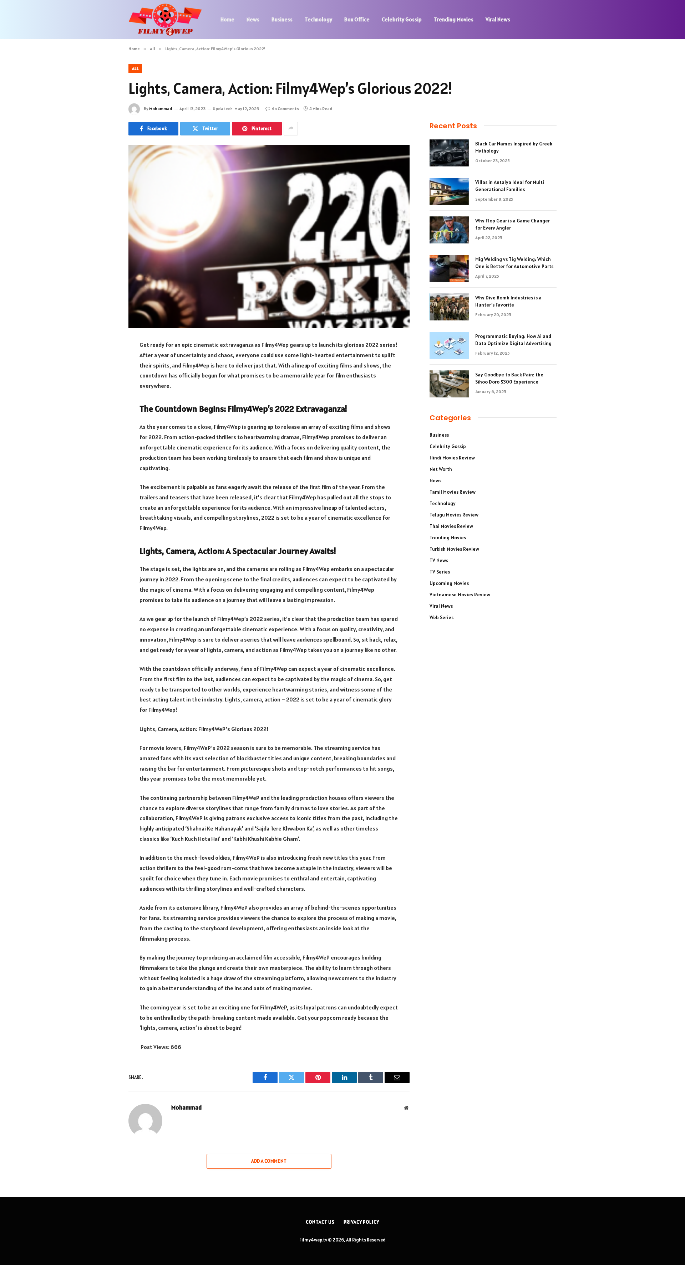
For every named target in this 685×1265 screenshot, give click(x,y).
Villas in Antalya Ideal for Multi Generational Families (509, 185)
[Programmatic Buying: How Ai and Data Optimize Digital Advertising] (449, 345)
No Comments (285, 108)
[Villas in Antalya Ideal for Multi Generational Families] (449, 191)
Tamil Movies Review (453, 492)
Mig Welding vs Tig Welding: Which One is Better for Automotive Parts (514, 262)
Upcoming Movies (449, 583)
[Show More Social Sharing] (291, 128)
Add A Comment (268, 1161)
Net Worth (441, 469)
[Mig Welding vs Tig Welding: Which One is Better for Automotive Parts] (449, 268)
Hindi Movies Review (452, 457)
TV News (439, 560)
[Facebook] (103, 363)
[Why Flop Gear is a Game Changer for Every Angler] (449, 229)
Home (227, 19)
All (135, 68)
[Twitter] (103, 381)
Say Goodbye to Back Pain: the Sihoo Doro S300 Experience (509, 378)
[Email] (103, 436)
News (253, 19)
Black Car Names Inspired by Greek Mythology (513, 147)
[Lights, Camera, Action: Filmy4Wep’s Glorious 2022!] (269, 236)
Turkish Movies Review (454, 549)
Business (282, 19)
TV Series (440, 572)
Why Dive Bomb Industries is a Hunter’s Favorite (508, 301)
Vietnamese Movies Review (460, 594)
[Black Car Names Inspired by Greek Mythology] (449, 152)
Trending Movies (453, 19)
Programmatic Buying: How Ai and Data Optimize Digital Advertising (513, 339)
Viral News (498, 19)
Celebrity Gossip (402, 19)
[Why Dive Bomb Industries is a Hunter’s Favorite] (449, 306)
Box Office (357, 19)
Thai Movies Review (451, 526)
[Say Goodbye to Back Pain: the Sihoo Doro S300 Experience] (449, 383)
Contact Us (320, 1222)
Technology (318, 19)
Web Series (441, 617)
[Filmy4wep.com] (165, 19)
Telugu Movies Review (454, 514)
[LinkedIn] (103, 399)
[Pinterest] (103, 418)
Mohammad (160, 108)
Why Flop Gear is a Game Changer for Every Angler (512, 224)
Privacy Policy (361, 1222)
